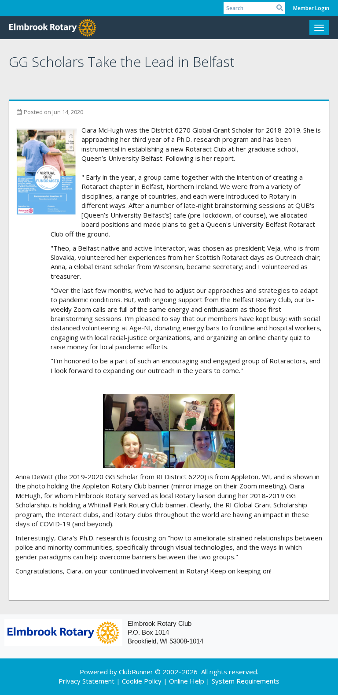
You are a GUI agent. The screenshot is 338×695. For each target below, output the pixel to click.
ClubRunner (136, 671)
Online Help (186, 681)
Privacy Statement (86, 681)
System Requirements (245, 681)
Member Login (311, 8)
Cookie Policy (142, 681)
